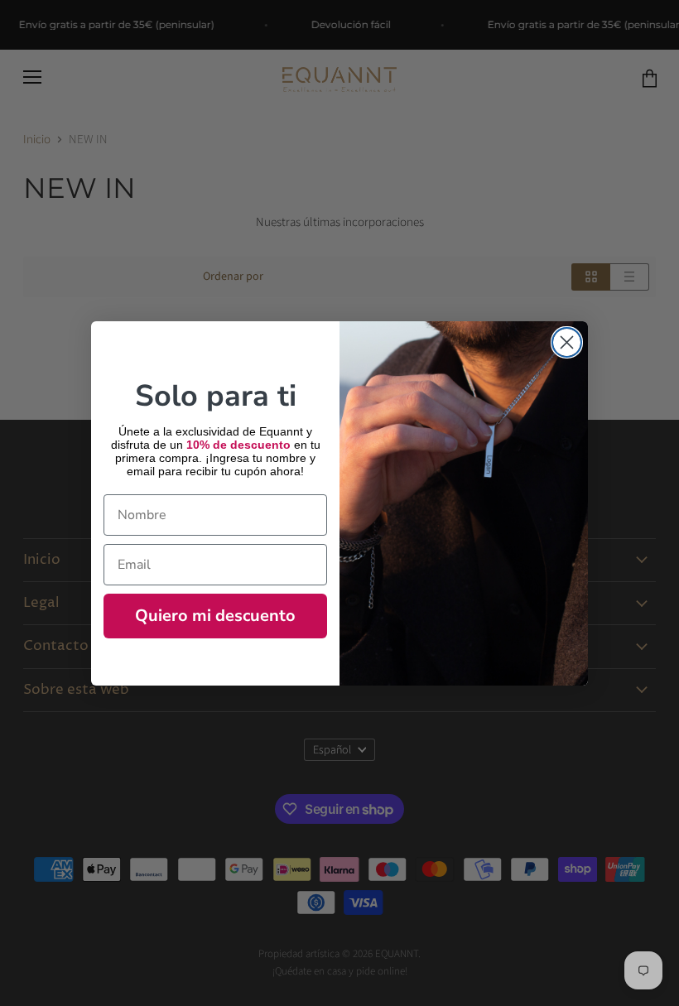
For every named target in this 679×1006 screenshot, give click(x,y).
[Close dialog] (566, 342)
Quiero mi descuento (215, 615)
